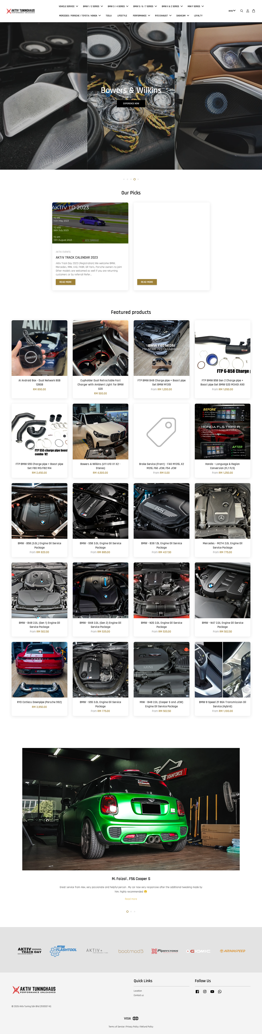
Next (254, 103)
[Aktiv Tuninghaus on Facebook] (197, 993)
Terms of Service (116, 1026)
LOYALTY (198, 15)
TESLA (109, 15)
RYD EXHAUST (161, 15)
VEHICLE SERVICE (67, 6)
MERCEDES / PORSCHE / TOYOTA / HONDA (78, 15)
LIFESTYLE (122, 15)
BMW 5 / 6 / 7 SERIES (143, 6)
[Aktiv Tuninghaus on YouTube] (212, 993)
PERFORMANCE (140, 15)
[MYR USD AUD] (231, 11)
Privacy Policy (132, 1026)
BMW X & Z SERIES (170, 6)
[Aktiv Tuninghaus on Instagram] (204, 993)
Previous (8, 103)
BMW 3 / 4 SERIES (116, 6)
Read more (66, 282)
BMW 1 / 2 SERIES (91, 6)
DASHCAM (181, 15)
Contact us (139, 995)
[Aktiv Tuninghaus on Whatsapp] (219, 993)
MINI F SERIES (194, 6)
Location (138, 990)
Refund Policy (146, 1026)
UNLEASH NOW (131, 110)
